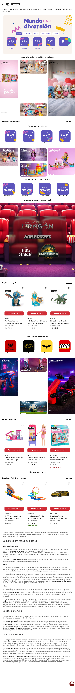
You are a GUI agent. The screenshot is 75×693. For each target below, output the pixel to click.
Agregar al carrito (14, 327)
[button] (6, 6)
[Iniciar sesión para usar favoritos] (22, 301)
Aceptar (21, 647)
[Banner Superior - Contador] (37, 2)
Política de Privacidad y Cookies (20, 641)
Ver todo (69, 135)
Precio (56, 47)
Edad (19, 47)
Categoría (27, 47)
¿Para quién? (46, 47)
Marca (36, 47)
